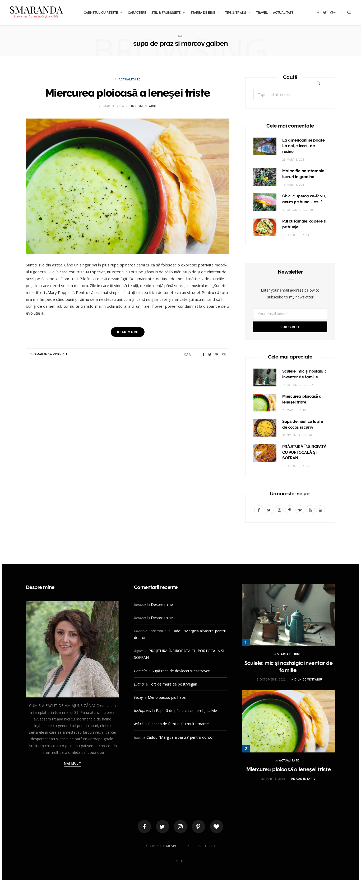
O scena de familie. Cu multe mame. (179, 723)
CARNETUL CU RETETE (101, 13)
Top (182, 861)
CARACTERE (137, 13)
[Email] (223, 354)
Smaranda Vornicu (50, 354)
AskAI (138, 723)
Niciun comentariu (306, 679)
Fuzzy (138, 697)
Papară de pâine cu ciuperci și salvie (186, 710)
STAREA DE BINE (203, 13)
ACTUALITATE (283, 13)
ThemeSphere (171, 846)
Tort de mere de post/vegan (173, 684)
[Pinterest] (216, 354)
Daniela (140, 670)
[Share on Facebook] (203, 354)
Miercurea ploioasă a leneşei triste (127, 93)
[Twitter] (162, 826)
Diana (139, 684)
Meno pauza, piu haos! (167, 697)
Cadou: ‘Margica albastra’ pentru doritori (180, 737)
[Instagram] (180, 826)
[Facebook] (144, 826)
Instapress (142, 710)
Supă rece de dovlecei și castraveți (181, 670)
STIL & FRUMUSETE (166, 13)
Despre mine (162, 604)
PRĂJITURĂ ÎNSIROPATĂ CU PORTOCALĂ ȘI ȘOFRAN (304, 452)
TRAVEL (262, 13)
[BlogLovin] (216, 826)
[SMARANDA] (36, 12)
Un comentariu (143, 106)
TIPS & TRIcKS (235, 13)
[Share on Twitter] (210, 354)
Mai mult (72, 763)
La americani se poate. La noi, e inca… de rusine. (303, 146)
